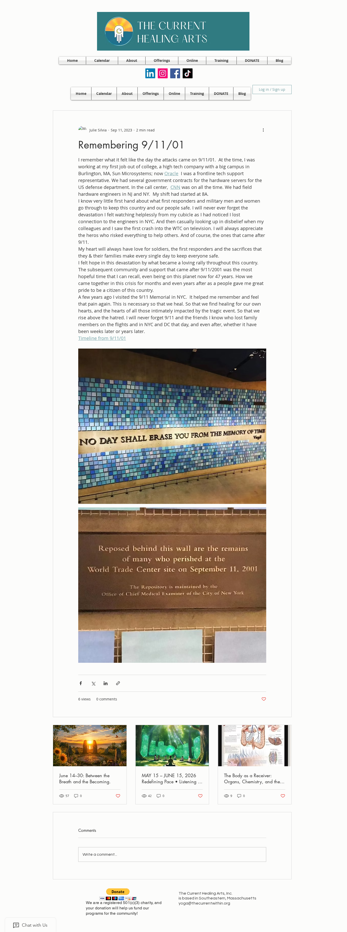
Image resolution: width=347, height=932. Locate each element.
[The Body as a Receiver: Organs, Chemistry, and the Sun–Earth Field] (254, 745)
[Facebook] (175, 73)
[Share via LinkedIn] (105, 683)
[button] (131, 60)
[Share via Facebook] (80, 683)
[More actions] (263, 130)
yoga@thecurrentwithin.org (204, 903)
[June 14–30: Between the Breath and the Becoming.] (90, 745)
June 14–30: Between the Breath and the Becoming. (85, 778)
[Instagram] (163, 73)
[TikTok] (188, 73)
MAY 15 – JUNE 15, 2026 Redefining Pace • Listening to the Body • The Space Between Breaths (171, 778)
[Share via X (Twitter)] (93, 683)
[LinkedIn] (150, 73)
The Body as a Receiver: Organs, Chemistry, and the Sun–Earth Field (252, 778)
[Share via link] (118, 683)
